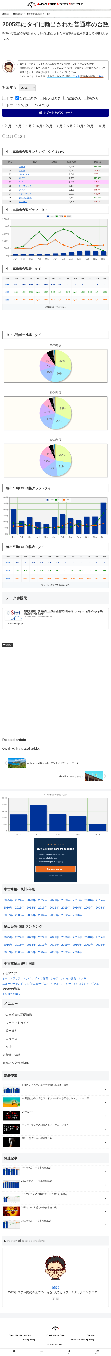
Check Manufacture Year (20, 1335)
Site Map (91, 1335)
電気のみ (74, 98)
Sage (55, 1287)
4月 (39, 126)
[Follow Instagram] (57, 1299)
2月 (19, 126)
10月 (102, 126)
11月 (9, 137)
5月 (50, 126)
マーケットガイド (17, 1022)
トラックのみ (17, 105)
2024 (7, 300)
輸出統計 (8, 645)
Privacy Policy (29, 1339)
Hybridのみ (52, 98)
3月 (29, 126)
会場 (9, 1046)
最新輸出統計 (11, 1054)
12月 (22, 137)
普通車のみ (28, 98)
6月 (60, 126)
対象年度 (9, 87)
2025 (7, 292)
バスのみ (41, 105)
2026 (7, 284)
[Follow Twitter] (53, 1299)
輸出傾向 (11, 1030)
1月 (9, 126)
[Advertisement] (55, 51)
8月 (80, 126)
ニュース (11, 1038)
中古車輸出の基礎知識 (17, 1014)
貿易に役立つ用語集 (16, 1063)
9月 (91, 126)
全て (9, 98)
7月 (70, 126)
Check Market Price (55, 1335)
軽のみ (93, 98)
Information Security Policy (82, 1339)
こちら (76, 76)
